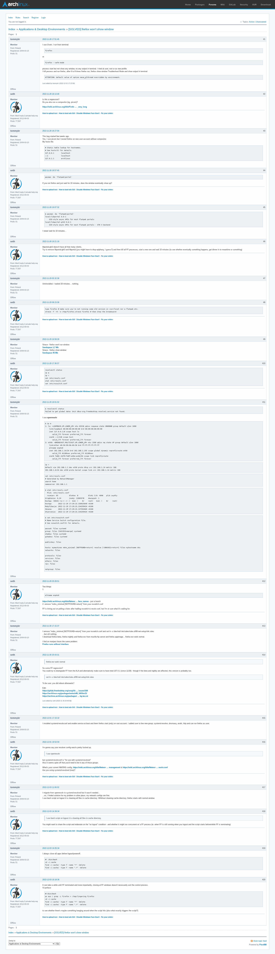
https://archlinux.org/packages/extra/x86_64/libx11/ (64, 693)
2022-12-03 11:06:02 (50, 787)
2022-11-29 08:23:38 (50, 302)
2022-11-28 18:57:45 (50, 170)
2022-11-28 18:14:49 (50, 94)
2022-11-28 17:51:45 (50, 39)
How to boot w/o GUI (67, 113)
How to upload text (49, 113)
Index (10, 18)
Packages (200, 4)
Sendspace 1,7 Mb (50, 347)
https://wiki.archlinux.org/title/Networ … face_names (65, 601)
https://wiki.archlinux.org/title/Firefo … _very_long (64, 107)
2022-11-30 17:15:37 (50, 626)
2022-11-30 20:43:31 (50, 655)
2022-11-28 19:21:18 (50, 241)
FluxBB (263, 944)
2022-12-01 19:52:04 (50, 742)
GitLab (232, 4)
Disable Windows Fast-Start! (88, 113)
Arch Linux (15, 4)
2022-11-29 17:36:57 (50, 363)
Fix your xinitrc (107, 113)
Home (188, 4)
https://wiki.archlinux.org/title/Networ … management (96, 767)
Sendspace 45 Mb (50, 353)
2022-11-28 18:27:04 (50, 131)
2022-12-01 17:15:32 (50, 718)
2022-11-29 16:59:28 (50, 339)
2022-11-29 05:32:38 (50, 278)
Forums (212, 4)
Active (251, 22)
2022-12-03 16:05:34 (50, 848)
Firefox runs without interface (55, 644)
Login (43, 18)
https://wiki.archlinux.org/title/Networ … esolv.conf (145, 767)
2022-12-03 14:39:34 (50, 811)
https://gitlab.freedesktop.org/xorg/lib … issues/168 (65, 691)
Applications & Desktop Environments (42, 29)
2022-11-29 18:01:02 (50, 402)
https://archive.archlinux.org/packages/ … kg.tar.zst (65, 696)
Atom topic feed (260, 941)
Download (266, 4)
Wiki (223, 4)
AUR (254, 4)
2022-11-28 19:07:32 (50, 207)
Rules (18, 18)
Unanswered (261, 22)
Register (35, 18)
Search (26, 18)
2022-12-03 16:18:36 (50, 880)
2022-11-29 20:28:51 (50, 581)
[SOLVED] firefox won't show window (91, 29)
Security (244, 4)
